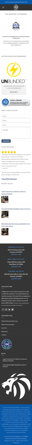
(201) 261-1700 (16, 254)
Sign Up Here (14, 92)
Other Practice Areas (7, 324)
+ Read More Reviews (9, 179)
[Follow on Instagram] (6, 309)
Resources (4, 331)
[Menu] (3, 7)
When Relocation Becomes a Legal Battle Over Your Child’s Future (15, 225)
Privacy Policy (16, 438)
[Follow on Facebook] (3, 309)
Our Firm (4, 328)
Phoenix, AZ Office (16, 271)
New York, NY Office (16, 259)
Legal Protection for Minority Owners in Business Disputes (13, 193)
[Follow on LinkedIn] (12, 309)
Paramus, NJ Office (16, 247)
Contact (3, 335)
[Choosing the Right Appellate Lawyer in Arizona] (4, 214)
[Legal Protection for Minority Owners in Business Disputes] (4, 199)
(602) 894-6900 (16, 278)
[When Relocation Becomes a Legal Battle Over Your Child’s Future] (4, 231)
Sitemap (24, 438)
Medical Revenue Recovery (9, 321)
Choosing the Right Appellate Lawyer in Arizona (15, 209)
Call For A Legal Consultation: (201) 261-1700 (16, 2)
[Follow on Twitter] (9, 309)
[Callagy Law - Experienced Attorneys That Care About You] (16, 7)
